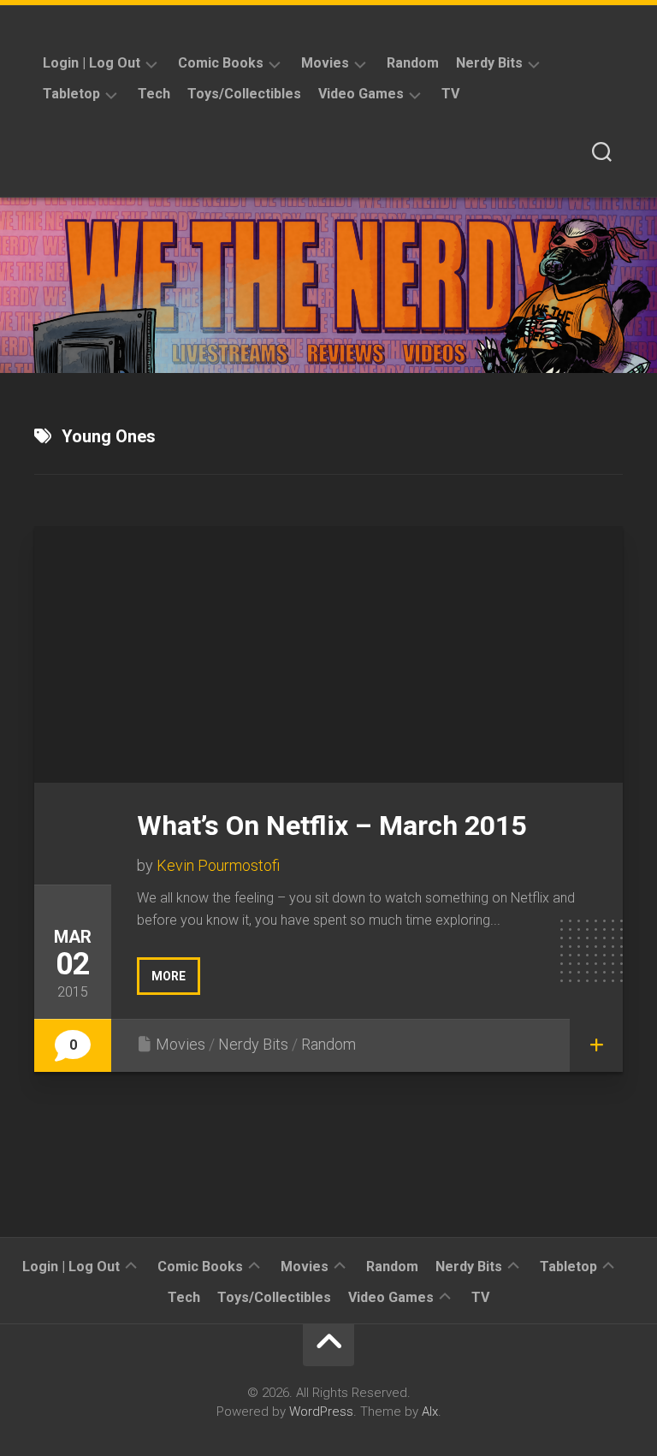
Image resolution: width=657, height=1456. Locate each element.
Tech (154, 94)
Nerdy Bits (489, 63)
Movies (325, 63)
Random (413, 63)
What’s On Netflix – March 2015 (331, 825)
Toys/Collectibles (244, 94)
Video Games (361, 94)
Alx (430, 1411)
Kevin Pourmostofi (218, 865)
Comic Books (220, 63)
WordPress (321, 1411)
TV (450, 94)
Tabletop (71, 94)
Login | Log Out (91, 63)
